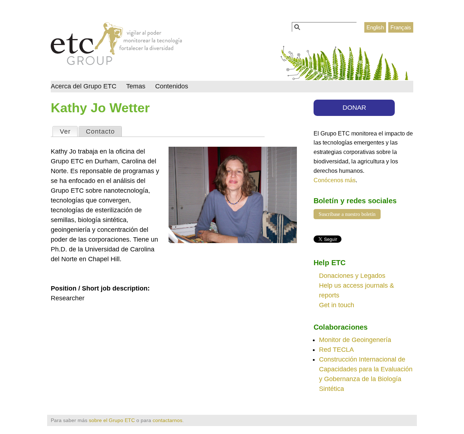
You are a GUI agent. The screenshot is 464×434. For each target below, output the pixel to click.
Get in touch (336, 305)
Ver (68, 131)
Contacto (100, 131)
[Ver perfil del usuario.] (233, 241)
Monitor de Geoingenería (355, 339)
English (375, 27)
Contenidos (171, 86)
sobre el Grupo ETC (112, 420)
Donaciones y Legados (352, 275)
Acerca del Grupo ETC (83, 86)
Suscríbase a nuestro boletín (347, 214)
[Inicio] (116, 45)
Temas (135, 86)
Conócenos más (335, 180)
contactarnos (167, 420)
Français (400, 27)
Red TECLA (336, 349)
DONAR (354, 107)
